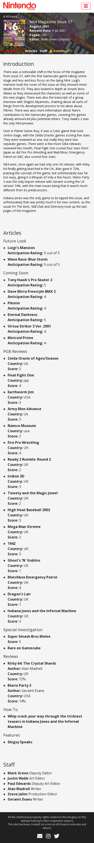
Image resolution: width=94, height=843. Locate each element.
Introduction (13, 51)
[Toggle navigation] (86, 6)
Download (60, 51)
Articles (31, 51)
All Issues (11, 16)
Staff (43, 51)
